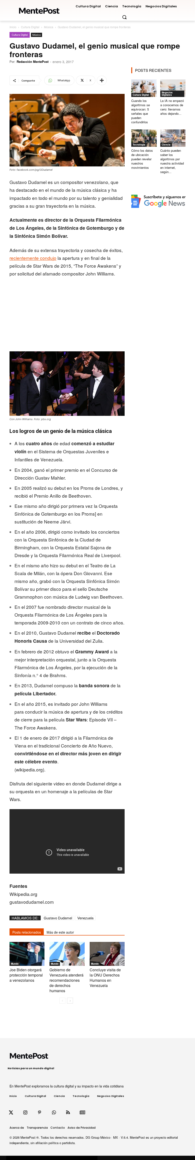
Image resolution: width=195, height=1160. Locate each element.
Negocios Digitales (167, 93)
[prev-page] (62, 1001)
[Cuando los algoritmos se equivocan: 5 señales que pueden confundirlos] (144, 88)
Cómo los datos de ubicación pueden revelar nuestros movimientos (142, 159)
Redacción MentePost (33, 61)
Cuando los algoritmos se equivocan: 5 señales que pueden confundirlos (140, 111)
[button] (124, 17)
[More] (102, 80)
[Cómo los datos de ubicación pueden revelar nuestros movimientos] (144, 138)
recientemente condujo (33, 258)
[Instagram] (25, 1113)
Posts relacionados (26, 932)
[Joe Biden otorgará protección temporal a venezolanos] (27, 954)
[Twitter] (11, 1113)
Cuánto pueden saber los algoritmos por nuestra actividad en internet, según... (172, 161)
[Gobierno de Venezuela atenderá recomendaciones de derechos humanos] (66, 954)
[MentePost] (39, 9)
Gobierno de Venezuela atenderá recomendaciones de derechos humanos (66, 980)
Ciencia (166, 144)
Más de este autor (60, 932)
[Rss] (68, 1113)
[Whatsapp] (54, 1113)
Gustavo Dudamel (58, 918)
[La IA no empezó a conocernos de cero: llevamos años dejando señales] (173, 88)
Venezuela (85, 918)
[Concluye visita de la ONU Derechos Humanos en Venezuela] (107, 954)
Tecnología (139, 144)
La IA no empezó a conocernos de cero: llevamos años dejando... (172, 107)
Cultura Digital (30, 27)
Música (48, 27)
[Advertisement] (67, 317)
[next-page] (70, 1001)
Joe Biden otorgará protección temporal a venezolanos (26, 975)
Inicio (13, 27)
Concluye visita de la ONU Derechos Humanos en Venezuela (105, 977)
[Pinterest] (39, 1113)
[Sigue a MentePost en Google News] (82, 1113)
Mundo (15, 963)
